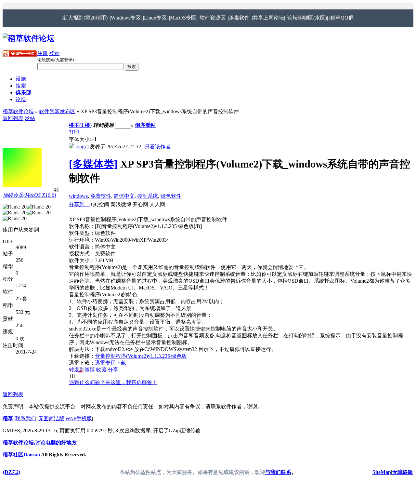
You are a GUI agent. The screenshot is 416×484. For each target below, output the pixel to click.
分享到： (79, 204)
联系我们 (25, 418)
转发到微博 (82, 369)
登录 (54, 53)
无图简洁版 (51, 418)
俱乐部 (23, 92)
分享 (113, 369)
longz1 (82, 146)
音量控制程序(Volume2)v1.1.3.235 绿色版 (141, 356)
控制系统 (147, 196)
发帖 (30, 118)
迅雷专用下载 (110, 363)
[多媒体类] (93, 164)
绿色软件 (171, 196)
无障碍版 (402, 472)
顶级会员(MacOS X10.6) (29, 195)
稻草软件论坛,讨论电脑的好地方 (40, 442)
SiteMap (381, 472)
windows (78, 196)
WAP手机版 (78, 418)
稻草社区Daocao (21, 454)
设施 (21, 79)
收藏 (101, 369)
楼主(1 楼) (80, 125)
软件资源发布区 (57, 111)
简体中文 (124, 196)
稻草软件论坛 (18, 111)
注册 (42, 53)
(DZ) (11, 472)
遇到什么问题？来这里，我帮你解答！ (113, 382)
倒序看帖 (145, 125)
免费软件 (100, 196)
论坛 (21, 99)
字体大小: (80, 139)
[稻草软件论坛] (29, 38)
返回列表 (13, 118)
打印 (74, 132)
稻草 (8, 418)
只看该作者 (158, 146)
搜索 (21, 85)
